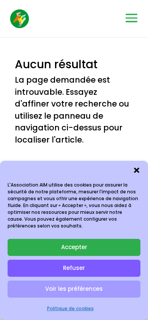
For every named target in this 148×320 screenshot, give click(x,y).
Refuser (74, 268)
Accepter (74, 247)
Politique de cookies (70, 308)
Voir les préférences (74, 289)
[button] (136, 170)
